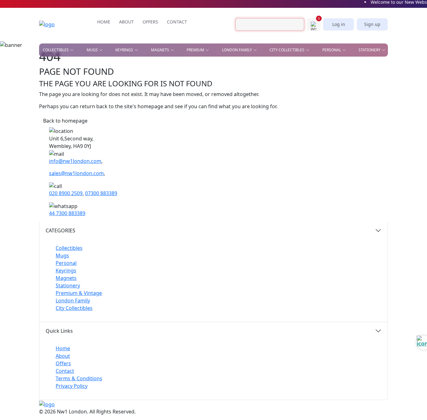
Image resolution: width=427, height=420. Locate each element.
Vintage (110, 113)
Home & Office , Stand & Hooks (296, 69)
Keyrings (66, 270)
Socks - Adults (187, 116)
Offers (63, 363)
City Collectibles (74, 308)
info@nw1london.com (75, 161)
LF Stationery (97, 86)
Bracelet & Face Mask (194, 80)
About (63, 355)
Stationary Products (233, 80)
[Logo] (56, 24)
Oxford (143, 86)
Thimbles (241, 125)
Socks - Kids (244, 116)
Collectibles (69, 248)
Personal (66, 263)
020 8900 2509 (66, 193)
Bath (140, 67)
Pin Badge (53, 95)
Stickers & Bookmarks (354, 67)
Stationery (68, 285)
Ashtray (51, 67)
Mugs (62, 255)
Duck (48, 86)
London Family (73, 300)
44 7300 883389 (67, 213)
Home (63, 348)
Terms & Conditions (79, 378)
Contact (65, 370)
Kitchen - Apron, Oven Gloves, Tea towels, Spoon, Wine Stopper (314, 94)
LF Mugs (91, 76)
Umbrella (301, 125)
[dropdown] (73, 50)
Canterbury (148, 76)
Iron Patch (54, 113)
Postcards (282, 80)
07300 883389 (101, 193)
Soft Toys (301, 116)
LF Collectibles (99, 67)
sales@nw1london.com (76, 173)
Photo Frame (246, 107)
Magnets (66, 278)
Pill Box (300, 107)
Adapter (180, 67)
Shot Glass (54, 104)
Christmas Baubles (63, 76)
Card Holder (185, 90)
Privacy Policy (72, 385)
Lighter (180, 107)
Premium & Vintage (79, 293)
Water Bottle (186, 125)
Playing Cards (226, 67)
